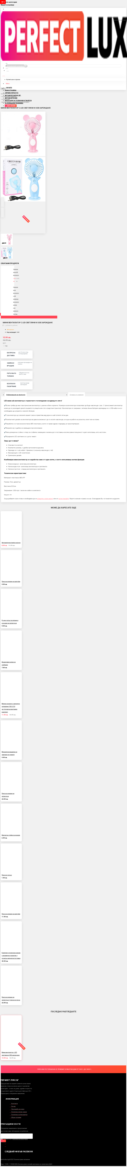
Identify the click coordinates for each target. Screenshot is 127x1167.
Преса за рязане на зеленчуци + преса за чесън (11, 998)
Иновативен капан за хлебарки (9, 663)
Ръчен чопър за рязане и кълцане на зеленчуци (10, 622)
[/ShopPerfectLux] (5, 1143)
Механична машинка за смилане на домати (9, 753)
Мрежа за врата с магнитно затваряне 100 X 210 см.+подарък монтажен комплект (11, 708)
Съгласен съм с (15, 1139)
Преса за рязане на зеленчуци (8, 795)
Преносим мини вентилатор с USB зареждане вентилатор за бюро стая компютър (16, 299)
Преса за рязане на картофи (11, 581)
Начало (3, 93)
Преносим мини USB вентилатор (16, 272)
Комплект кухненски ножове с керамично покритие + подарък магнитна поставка (11, 955)
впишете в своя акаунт (45, 499)
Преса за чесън (7, 875)
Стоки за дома (6, 99)
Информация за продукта (15, 395)
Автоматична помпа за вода (11, 542)
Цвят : (4, 343)
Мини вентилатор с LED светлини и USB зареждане (15, 102)
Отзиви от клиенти (76, 395)
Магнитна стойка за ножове (11, 835)
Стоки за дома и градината (9, 96)
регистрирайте (63, 499)
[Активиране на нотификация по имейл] (3, 1140)
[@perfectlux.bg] (5, 1146)
